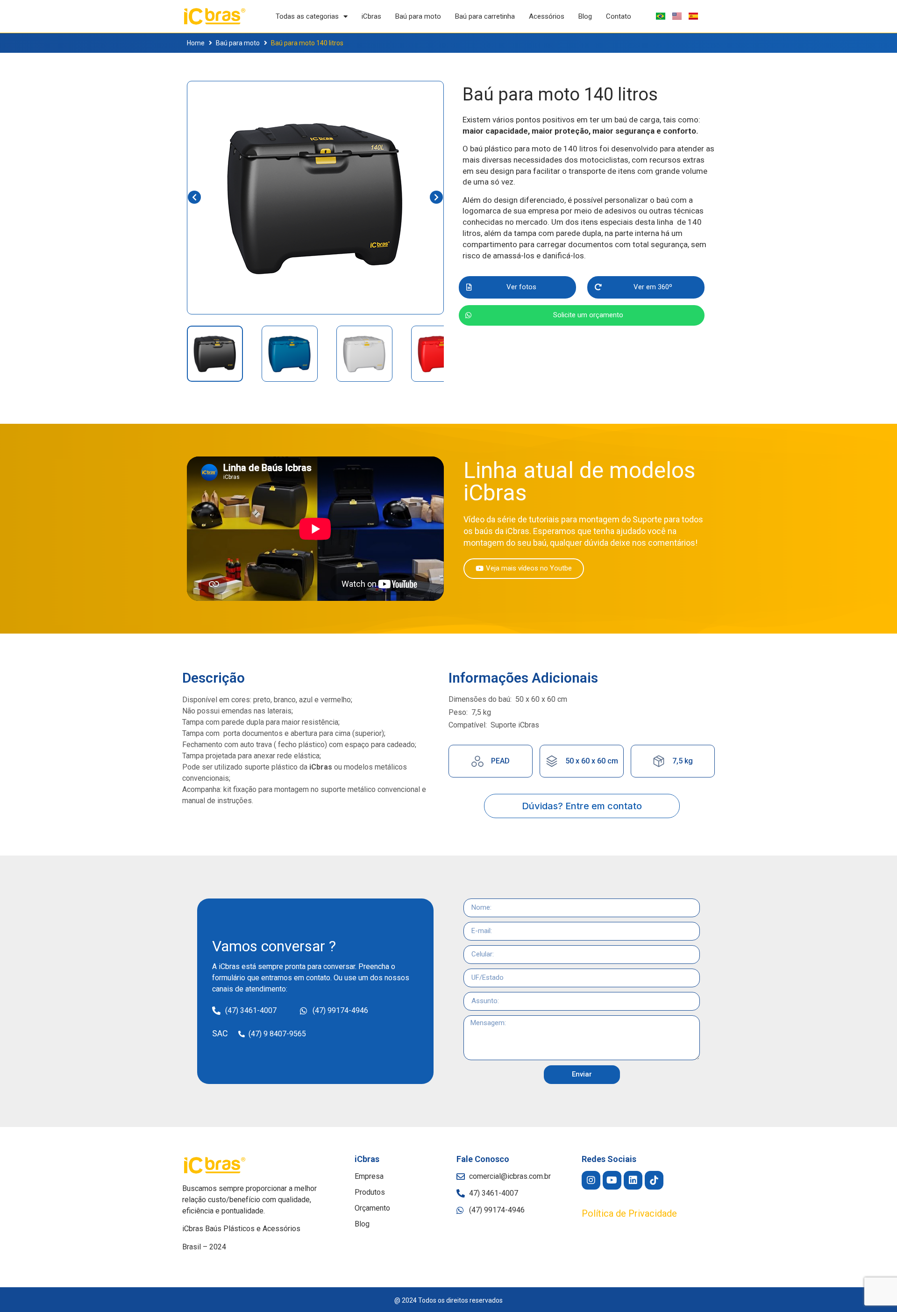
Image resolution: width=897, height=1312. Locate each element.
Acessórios (546, 16)
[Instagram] (591, 1180)
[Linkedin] (633, 1180)
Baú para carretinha (485, 16)
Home (196, 43)
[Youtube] (612, 1180)
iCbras (371, 16)
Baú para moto (418, 16)
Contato (618, 16)
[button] (517, 287)
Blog (585, 16)
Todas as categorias (307, 16)
